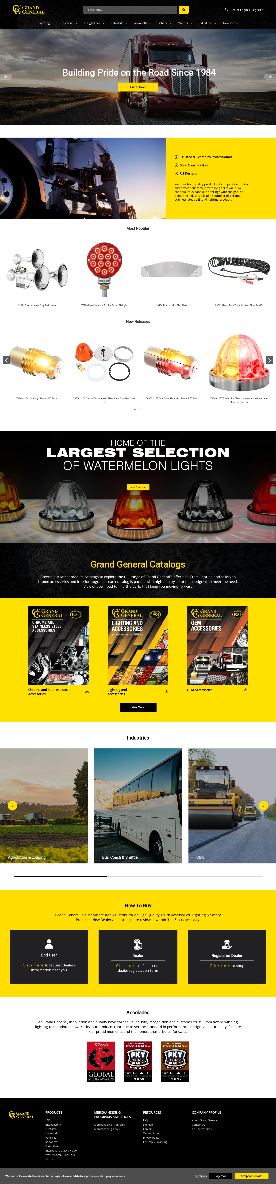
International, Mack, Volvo (61, 1150)
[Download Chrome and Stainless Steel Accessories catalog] (87, 691)
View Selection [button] (138, 487)
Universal (67, 23)
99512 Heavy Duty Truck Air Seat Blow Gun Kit (239, 305)
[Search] (184, 10)
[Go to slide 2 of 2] (6, 77)
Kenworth (141, 23)
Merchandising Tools (107, 1129)
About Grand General (204, 1120)
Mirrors (183, 23)
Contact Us (198, 1124)
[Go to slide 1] (6, 360)
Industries (206, 23)
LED (47, 1120)
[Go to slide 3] (141, 409)
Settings (201, 1176)
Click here (33, 965)
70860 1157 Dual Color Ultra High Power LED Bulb (171, 398)
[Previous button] (12, 806)
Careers (148, 1129)
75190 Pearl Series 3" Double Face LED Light (104, 305)
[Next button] (263, 806)
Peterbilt (117, 23)
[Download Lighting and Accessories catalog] (166, 691)
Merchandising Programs (109, 1124)
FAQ (145, 1120)
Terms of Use (151, 1133)
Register (257, 10)
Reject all (220, 1176)
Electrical (50, 1129)
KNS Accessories (202, 1129)
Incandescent (53, 1124)
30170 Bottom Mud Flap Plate (171, 305)
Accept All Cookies (251, 1176)
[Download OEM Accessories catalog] (246, 689)
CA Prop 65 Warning (155, 1142)
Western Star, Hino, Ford (60, 1155)
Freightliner (92, 23)
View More (138, 707)
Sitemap (148, 1124)
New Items (230, 23)
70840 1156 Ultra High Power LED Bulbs (36, 398)
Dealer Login (239, 10)
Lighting (44, 23)
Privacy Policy (151, 1137)
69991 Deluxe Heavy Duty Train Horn (37, 305)
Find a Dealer (138, 87)
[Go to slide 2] (269, 360)
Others (162, 23)
